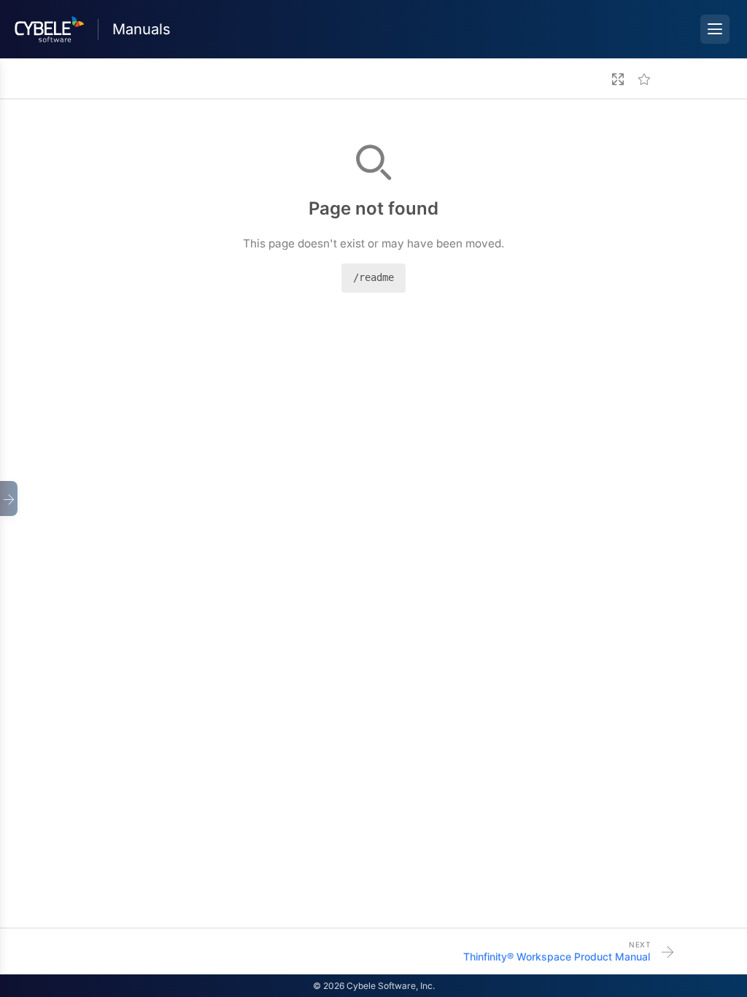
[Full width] (618, 79)
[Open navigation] (9, 498)
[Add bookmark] (644, 79)
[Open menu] (714, 29)
